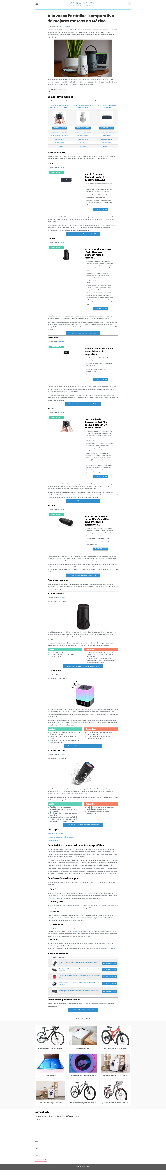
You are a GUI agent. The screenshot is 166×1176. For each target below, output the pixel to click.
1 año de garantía (59, 142)
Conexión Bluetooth (107, 135)
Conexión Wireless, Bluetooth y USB (59, 135)
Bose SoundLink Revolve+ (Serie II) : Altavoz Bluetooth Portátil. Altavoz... (98, 253)
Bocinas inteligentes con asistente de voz (61, 837)
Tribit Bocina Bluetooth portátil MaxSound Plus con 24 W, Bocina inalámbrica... (97, 520)
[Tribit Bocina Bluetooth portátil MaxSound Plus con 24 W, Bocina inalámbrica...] (66, 522)
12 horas (52, 898)
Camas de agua (50, 1075)
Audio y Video (80, 1018)
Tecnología (88, 1018)
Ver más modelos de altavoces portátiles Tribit (83, 575)
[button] (37, 3)
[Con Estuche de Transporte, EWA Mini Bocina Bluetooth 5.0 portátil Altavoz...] (59, 117)
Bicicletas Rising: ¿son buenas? (115, 1048)
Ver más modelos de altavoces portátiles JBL (83, 234)
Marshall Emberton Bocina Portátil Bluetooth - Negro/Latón (99, 351)
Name (37, 1141)
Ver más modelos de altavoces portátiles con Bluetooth (83, 666)
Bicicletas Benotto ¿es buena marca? (83, 1103)
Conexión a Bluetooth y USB (83, 135)
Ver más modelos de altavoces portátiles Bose (83, 333)
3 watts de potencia (59, 139)
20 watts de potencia (83, 139)
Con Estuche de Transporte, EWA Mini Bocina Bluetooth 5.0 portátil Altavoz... (96, 423)
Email (37, 1148)
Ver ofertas (61, 167)
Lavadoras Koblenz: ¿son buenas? (115, 1075)
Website (37, 1155)
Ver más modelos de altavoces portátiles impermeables (83, 825)
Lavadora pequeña (82, 1048)
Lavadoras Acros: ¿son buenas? (50, 1103)
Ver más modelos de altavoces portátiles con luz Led (83, 746)
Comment (38, 1119)
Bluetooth (75, 931)
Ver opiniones (59, 146)
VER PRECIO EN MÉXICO (59, 128)
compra (112, 948)
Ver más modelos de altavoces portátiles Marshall (83, 404)
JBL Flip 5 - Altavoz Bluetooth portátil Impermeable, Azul (95, 177)
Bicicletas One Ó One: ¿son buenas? (50, 1048)
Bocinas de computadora (56, 833)
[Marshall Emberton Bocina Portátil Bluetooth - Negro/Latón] (66, 352)
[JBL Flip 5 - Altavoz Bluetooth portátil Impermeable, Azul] (107, 117)
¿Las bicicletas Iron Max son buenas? (115, 1103)
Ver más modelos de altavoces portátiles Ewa (83, 501)
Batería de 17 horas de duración (83, 132)
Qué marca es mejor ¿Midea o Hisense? (83, 1075)
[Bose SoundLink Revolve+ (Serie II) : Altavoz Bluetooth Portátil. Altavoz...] (83, 117)
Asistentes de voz (53, 840)
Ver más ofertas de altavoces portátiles (83, 1010)
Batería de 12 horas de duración (59, 132)
